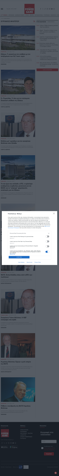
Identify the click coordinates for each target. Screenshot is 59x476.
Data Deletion (21, 262)
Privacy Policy (38, 262)
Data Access (29, 262)
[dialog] (29, 238)
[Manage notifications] (55, 473)
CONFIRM (19, 257)
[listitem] (29, 233)
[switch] (47, 236)
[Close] (54, 214)
